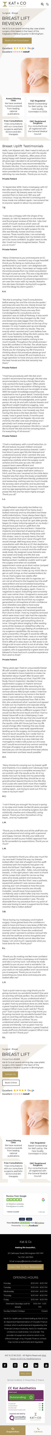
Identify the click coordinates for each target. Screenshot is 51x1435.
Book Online (11, 1083)
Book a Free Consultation (17, 40)
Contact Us (10, 1074)
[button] (47, 4)
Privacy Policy (30, 1380)
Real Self (25, 1373)
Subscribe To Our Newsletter (25, 1267)
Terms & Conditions (14, 1380)
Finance (40, 1380)
